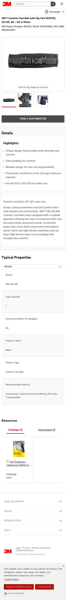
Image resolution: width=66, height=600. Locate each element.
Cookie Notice (11, 579)
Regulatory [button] (13, 521)
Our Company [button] (14, 502)
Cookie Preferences (24, 551)
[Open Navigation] (61, 4)
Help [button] (7, 530)
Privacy (26, 548)
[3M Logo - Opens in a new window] (6, 4)
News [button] (8, 511)
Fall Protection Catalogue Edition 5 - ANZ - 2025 (18, 464)
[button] (14, 593)
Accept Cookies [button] (44, 587)
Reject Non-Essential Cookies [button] (19, 587)
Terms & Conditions (41, 548)
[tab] (15, 430)
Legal (18, 548)
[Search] (53, 4)
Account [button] (55, 12)
